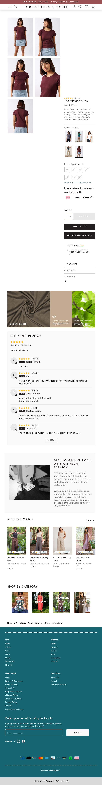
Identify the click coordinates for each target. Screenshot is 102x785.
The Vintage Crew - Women (29, 623)
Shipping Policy (11, 695)
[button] (69, 98)
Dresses (54, 647)
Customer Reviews (58, 684)
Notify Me (79, 227)
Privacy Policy (11, 702)
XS (67, 169)
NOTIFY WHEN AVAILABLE (79, 236)
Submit (77, 733)
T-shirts (8, 647)
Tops (53, 654)
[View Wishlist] (86, 6)
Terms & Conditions (13, 699)
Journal (54, 681)
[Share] (65, 281)
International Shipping (14, 709)
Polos (7, 651)
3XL (80, 177)
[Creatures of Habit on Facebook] (23, 741)
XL (67, 177)
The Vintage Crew (53, 623)
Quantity (67, 211)
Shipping (71, 270)
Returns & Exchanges (14, 681)
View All (90, 520)
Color (71, 128)
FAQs (7, 677)
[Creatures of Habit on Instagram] (18, 741)
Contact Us (10, 688)
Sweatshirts (9, 661)
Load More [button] (51, 440)
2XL (73, 177)
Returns (71, 276)
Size (73, 164)
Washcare (72, 264)
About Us (55, 677)
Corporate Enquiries (13, 692)
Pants (7, 644)
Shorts (7, 658)
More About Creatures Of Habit (49, 781)
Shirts (7, 654)
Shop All (8, 665)
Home (10, 623)
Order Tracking (11, 684)
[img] (24, 359)
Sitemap (8, 706)
